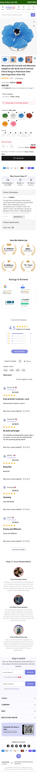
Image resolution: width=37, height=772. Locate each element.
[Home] (11, 8)
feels (17, 370)
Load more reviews (18, 549)
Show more (7, 375)
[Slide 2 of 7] (13, 59)
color (5, 370)
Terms (12, 689)
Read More (17, 217)
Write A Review (20, 351)
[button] (33, 88)
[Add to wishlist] (34, 26)
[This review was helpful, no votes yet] (23, 411)
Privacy (17, 689)
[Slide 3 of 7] (20, 59)
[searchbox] (10, 361)
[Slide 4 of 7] (28, 59)
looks (11, 370)
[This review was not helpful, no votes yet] (27, 411)
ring (23, 370)
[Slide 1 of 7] (5, 59)
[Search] (33, 15)
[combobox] (16, 15)
